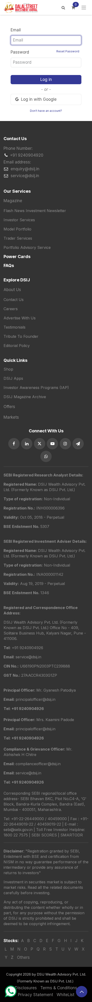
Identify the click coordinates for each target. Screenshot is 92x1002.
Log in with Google (38, 99)
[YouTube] (52, 443)
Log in (46, 79)
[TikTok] (46, 456)
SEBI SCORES (44, 835)
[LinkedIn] (26, 443)
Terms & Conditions (58, 987)
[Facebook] (14, 443)
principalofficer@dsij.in (35, 728)
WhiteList (65, 994)
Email (16, 30)
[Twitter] (39, 443)
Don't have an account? (46, 111)
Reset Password (67, 51)
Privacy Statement (35, 994)
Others (23, 957)
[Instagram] (65, 443)
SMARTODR (71, 835)
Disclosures (26, 987)
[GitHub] (78, 443)
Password (45, 52)
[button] (81, 991)
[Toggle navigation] (83, 8)
